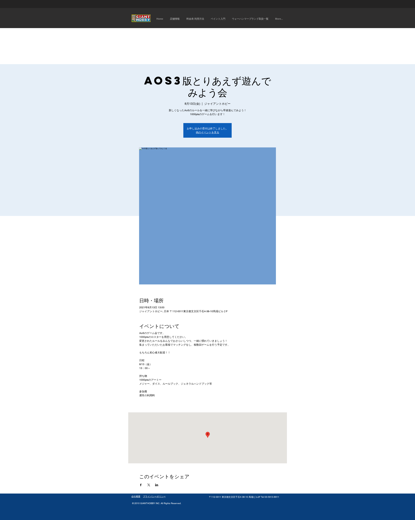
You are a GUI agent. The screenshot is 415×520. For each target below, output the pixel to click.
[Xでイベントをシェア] (148, 485)
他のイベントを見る (207, 132)
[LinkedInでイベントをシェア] (156, 485)
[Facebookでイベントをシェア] (140, 485)
